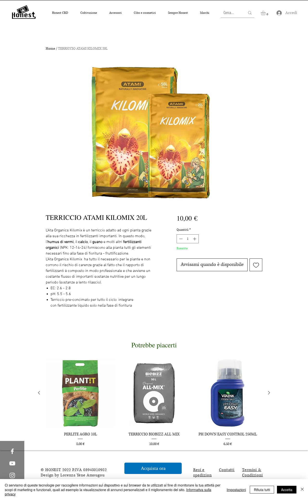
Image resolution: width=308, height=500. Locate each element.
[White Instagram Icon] (12, 475)
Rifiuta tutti (262, 489)
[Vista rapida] (80, 392)
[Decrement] (180, 239)
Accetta (286, 489)
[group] (154, 402)
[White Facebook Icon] (12, 451)
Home (50, 48)
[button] (60, 12)
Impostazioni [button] (236, 489)
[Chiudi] (302, 489)
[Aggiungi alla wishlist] (256, 264)
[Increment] (195, 239)
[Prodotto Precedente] (39, 393)
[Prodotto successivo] (269, 393)
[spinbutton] (187, 239)
